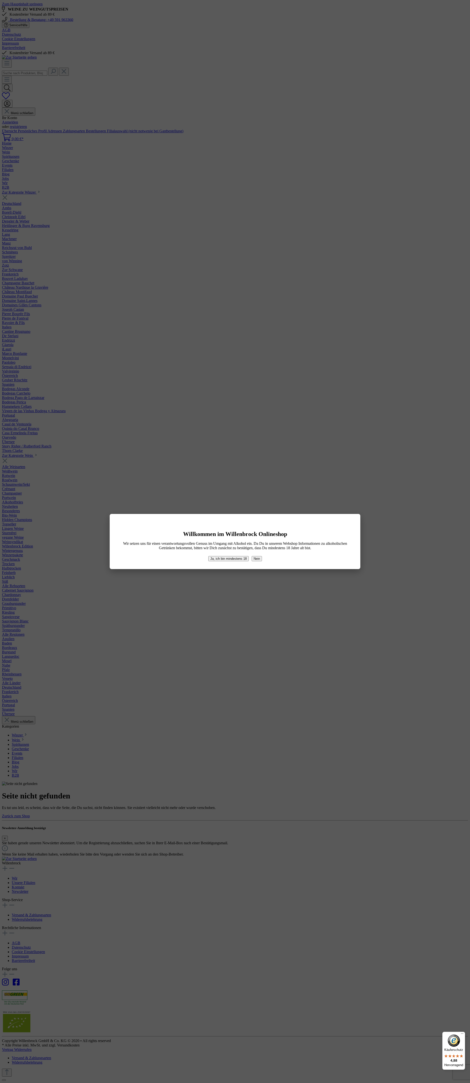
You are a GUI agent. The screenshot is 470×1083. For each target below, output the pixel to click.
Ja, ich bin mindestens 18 (228, 558)
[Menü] (462, 1035)
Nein (257, 558)
